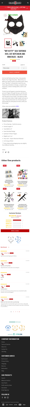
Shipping (3, 363)
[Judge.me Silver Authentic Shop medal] (11, 239)
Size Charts (4, 383)
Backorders (4, 368)
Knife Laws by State (6, 385)
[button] (13, 59)
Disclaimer (4, 387)
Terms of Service (5, 344)
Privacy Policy (5, 361)
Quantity (23, 64)
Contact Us (4, 349)
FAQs (2, 371)
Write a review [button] (15, 230)
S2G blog (3, 351)
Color (3, 64)
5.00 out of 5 (18, 215)
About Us (3, 347)
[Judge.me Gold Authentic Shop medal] (15, 328)
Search (3, 378)
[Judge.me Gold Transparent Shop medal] (22, 328)
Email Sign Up (5, 390)
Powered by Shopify (14, 402)
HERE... (17, 106)
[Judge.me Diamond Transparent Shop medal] (18, 239)
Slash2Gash (7, 402)
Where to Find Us (5, 380)
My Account (4, 359)
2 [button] (13, 311)
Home (3, 342)
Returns (3, 366)
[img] (4, 251)
